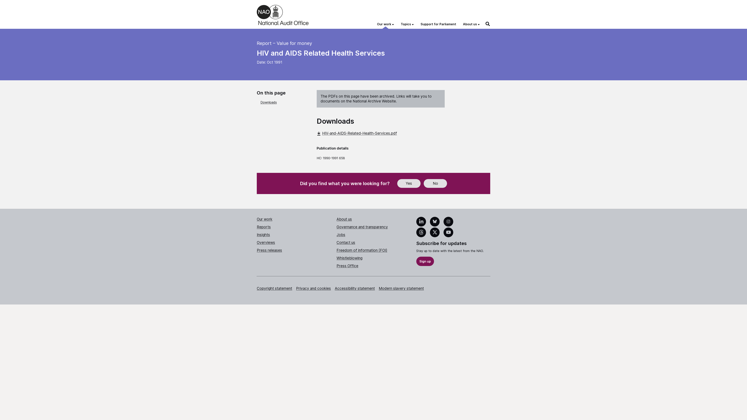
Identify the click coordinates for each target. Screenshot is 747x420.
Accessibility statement (355, 288)
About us (344, 219)
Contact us (346, 242)
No (435, 183)
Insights (263, 235)
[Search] (488, 24)
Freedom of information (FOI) (362, 250)
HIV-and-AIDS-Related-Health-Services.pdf (359, 133)
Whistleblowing (349, 258)
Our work (264, 219)
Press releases (269, 250)
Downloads (268, 102)
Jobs (341, 235)
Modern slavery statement (401, 288)
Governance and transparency (362, 227)
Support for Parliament (438, 24)
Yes (409, 183)
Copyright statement (274, 288)
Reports (264, 227)
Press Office (347, 266)
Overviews (266, 242)
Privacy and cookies (313, 288)
